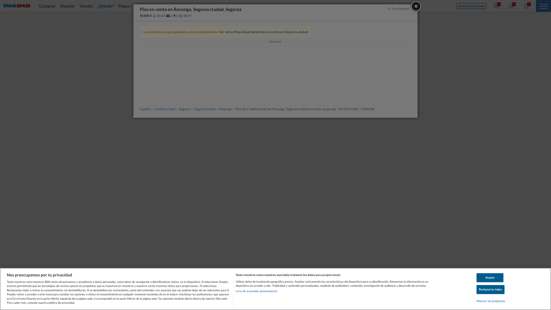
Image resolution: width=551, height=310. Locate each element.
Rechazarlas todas (490, 289)
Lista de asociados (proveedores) (256, 291)
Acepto (489, 277)
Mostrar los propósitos (491, 301)
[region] (275, 289)
